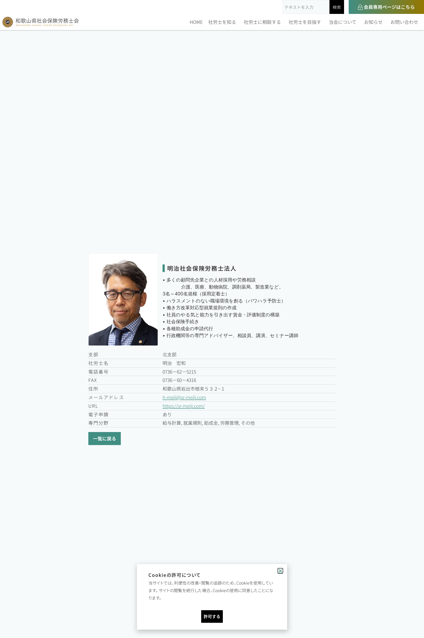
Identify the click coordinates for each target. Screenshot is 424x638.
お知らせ (373, 22)
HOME (196, 22)
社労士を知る (222, 22)
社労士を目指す (305, 22)
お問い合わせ (404, 22)
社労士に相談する (262, 22)
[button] (280, 570)
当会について (342, 22)
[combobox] (305, 7)
